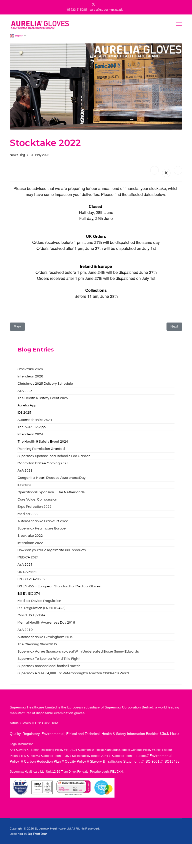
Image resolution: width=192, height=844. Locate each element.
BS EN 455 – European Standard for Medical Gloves (59, 586)
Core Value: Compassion (37, 499)
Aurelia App (27, 405)
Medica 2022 (28, 514)
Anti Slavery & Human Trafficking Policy (36, 750)
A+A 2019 (25, 630)
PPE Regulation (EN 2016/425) (41, 608)
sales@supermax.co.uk (106, 9)
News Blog (17, 155)
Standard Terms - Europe (129, 756)
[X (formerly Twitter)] (166, 173)
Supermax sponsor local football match (49, 666)
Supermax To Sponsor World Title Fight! (49, 659)
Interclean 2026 (30, 376)
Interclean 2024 (30, 434)
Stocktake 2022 (30, 535)
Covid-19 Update (32, 615)
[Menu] (179, 23)
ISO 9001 (152, 761)
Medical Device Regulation (39, 601)
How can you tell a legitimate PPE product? (52, 550)
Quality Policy (76, 761)
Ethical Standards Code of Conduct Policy (123, 750)
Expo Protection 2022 (35, 506)
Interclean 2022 (30, 543)
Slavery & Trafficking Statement (115, 761)
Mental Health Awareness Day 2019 (46, 622)
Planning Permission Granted (41, 449)
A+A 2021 (25, 564)
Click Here (49, 723)
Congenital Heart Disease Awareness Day (52, 478)
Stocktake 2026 (30, 369)
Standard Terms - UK (55, 756)
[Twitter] (93, 4)
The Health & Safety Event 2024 (43, 441)
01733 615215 (77, 9)
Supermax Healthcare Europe (42, 528)
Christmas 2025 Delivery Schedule (46, 383)
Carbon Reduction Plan (43, 761)
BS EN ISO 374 (29, 593)
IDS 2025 (24, 412)
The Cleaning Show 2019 (37, 644)
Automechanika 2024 (35, 420)
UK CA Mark (27, 572)
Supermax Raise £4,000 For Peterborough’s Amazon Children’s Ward (73, 673)
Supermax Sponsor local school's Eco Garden (54, 456)
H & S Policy (29, 756)
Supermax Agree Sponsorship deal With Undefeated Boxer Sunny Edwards (78, 651)
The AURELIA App (32, 427)
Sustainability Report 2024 (90, 756)
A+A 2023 (25, 470)
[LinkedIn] (178, 170)
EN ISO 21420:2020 (33, 579)
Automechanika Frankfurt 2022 (43, 521)
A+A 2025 (25, 391)
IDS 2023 (24, 485)
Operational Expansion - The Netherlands (51, 492)
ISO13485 (172, 761)
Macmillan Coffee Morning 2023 (43, 463)
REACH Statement (79, 750)
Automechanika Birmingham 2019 (45, 637)
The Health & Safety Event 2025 (43, 398)
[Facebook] (154, 170)
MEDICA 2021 (28, 557)
